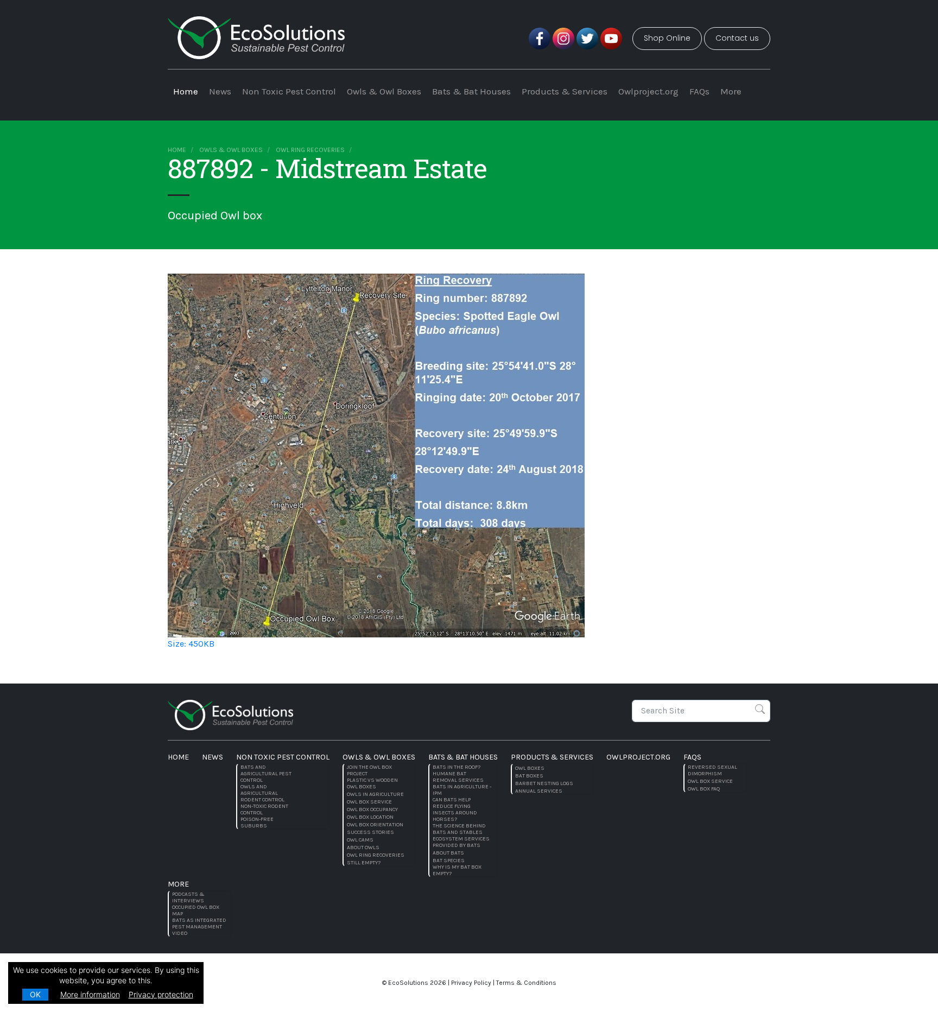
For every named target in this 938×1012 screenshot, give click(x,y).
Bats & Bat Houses (471, 91)
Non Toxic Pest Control (289, 91)
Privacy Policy (471, 982)
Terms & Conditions (526, 982)
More (730, 91)
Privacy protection (161, 994)
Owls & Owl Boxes (384, 91)
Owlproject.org (648, 91)
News (220, 91)
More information (90, 994)
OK (35, 994)
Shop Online (667, 38)
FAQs (699, 91)
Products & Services (564, 91)
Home (185, 91)
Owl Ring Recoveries (310, 150)
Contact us (737, 38)
